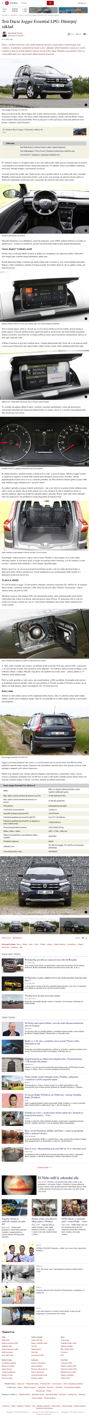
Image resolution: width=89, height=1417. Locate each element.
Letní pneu (63, 1394)
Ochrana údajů (67, 1406)
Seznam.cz (82, 3)
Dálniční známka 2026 (68, 1366)
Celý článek (42, 1191)
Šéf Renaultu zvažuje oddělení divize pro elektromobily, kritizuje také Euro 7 (56, 979)
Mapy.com (20, 1384)
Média (25, 944)
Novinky (20, 33)
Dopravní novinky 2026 (69, 1369)
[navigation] (2, 3)
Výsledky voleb (7, 1346)
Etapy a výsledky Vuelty (39, 1343)
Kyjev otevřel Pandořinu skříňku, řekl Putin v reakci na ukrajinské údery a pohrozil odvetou (54, 1132)
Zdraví (27, 1046)
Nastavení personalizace (44, 1408)
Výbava (49, 944)
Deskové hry (72, 1394)
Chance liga (65, 1340)
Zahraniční (28, 1028)
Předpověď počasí (32, 1384)
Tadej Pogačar (36, 1349)
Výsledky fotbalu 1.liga (68, 1343)
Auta (30, 944)
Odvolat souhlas (79, 1406)
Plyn (21, 947)
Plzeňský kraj (29, 1064)
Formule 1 (64, 1352)
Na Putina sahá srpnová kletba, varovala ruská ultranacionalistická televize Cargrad (54, 1024)
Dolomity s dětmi (37, 1378)
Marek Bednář (12, 33)
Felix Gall (34, 1352)
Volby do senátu (7, 1352)
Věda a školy (29, 1151)
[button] (44, 83)
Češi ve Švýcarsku (37, 1372)
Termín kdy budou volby (10, 1349)
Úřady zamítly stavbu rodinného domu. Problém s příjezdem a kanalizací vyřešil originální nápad (51, 1078)
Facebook (5, 1406)
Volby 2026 (5, 1340)
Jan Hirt (34, 1346)
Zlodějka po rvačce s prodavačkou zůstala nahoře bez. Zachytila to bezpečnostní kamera (54, 1114)
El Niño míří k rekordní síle (58, 1177)
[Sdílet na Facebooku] (83, 938)
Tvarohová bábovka (8, 1372)
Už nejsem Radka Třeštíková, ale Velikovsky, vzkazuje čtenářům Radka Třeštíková (53, 1096)
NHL (62, 1355)
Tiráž (33, 1406)
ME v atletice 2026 (67, 1349)
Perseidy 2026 (45, 1384)
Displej (80, 944)
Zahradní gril (40, 1391)
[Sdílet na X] (86, 938)
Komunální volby (7, 1355)
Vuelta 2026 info (36, 1340)
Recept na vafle (7, 1375)
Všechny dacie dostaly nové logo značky (42, 995)
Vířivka (49, 1391)
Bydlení (27, 1082)
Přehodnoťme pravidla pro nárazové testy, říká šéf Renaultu (51, 959)
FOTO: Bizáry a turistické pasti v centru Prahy (73, 1220)
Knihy (26, 1100)
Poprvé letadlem (36, 1366)
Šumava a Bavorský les (39, 1369)
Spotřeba (14, 947)
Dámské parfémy (51, 1394)
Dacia (19, 944)
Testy (4, 132)
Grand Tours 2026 (37, 1355)
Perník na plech (7, 1378)
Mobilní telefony (59, 944)
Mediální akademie (43, 1406)
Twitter (13, 1406)
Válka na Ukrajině (30, 1136)
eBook (72, 34)
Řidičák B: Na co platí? (68, 1372)
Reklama (20, 1406)
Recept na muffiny (8, 1366)
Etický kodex (56, 1406)
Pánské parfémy (49, 1398)
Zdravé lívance (7, 1369)
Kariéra (27, 1406)
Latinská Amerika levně (39, 1375)
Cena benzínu (57, 1384)
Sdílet (80, 34)
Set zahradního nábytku (72, 1387)
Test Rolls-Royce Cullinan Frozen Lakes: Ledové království (42, 147)
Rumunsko (5, 947)
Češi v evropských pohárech (73, 1384)
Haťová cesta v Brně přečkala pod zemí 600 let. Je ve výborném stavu (55, 1148)
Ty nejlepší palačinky (9, 1363)
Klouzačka (59, 1387)
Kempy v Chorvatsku (38, 1363)
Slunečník (50, 1387)
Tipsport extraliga (67, 1346)
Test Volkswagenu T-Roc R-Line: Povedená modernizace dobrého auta (47, 151)
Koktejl (27, 1118)
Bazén (20, 1387)
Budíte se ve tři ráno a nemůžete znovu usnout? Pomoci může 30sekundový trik (52, 1042)
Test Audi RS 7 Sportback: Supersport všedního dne (40, 155)
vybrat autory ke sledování (15, 35)
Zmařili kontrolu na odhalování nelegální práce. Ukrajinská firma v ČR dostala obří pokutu (53, 1060)
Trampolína (41, 1387)
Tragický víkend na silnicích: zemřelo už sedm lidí (14, 1221)
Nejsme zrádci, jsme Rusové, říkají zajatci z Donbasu (44, 1220)
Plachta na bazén (30, 1387)
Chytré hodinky (37, 1398)
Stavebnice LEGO (38, 1394)
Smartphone (71, 944)
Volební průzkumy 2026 (10, 1343)
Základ (42, 944)
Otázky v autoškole (67, 1375)
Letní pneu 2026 (66, 1363)
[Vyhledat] (50, 3)
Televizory (82, 1394)
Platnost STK (65, 1378)
